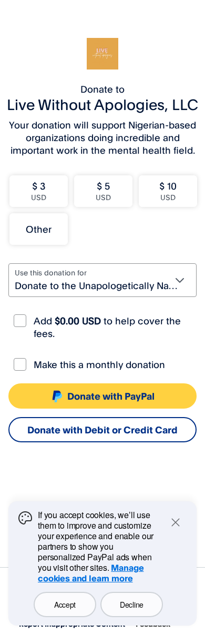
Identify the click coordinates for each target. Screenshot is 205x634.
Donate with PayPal (111, 396)
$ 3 (38, 191)
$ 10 (168, 191)
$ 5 (103, 191)
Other (39, 229)
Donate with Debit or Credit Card (102, 429)
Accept (65, 604)
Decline (132, 604)
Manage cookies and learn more (91, 572)
